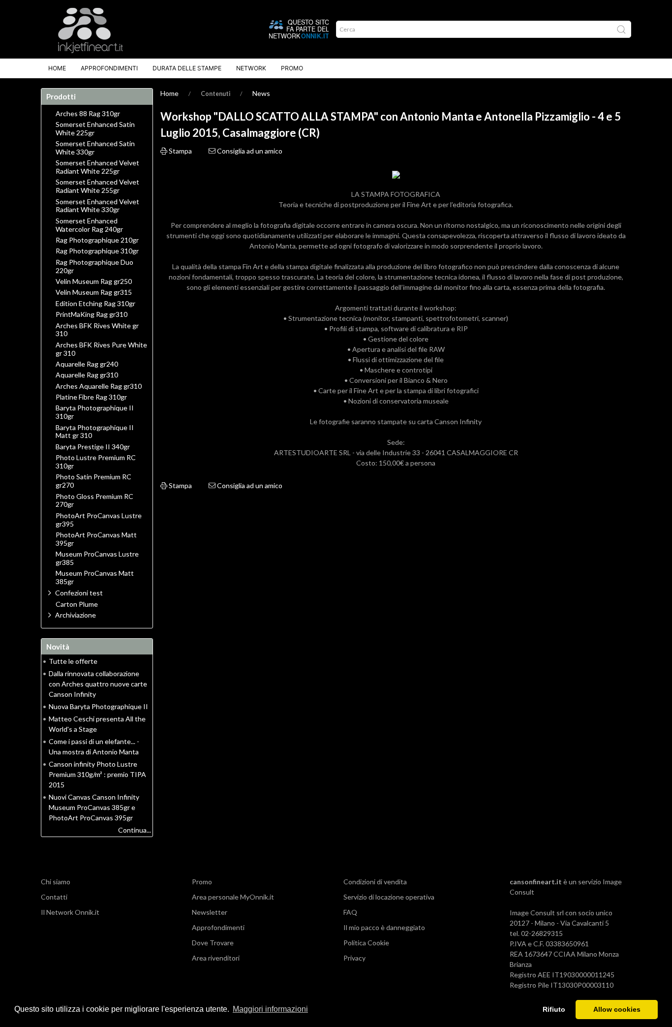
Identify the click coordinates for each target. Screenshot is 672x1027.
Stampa (179, 151)
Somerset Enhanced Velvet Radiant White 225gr (97, 167)
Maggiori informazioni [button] (270, 1009)
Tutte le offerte (73, 661)
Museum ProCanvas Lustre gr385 (97, 558)
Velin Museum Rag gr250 (94, 281)
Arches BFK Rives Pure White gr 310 (101, 349)
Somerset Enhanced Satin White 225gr (95, 129)
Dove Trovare (213, 942)
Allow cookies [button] (617, 1009)
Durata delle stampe (187, 68)
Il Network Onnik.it (70, 912)
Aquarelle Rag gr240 (87, 364)
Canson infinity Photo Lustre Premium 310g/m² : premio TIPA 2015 (97, 774)
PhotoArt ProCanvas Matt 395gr (96, 539)
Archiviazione (75, 615)
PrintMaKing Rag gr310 (91, 314)
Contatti (54, 897)
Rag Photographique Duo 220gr (94, 266)
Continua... (134, 830)
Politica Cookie (366, 942)
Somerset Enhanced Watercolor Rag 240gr (89, 225)
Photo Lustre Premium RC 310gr (96, 462)
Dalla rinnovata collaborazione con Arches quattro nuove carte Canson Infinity (98, 683)
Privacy (354, 958)
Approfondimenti (109, 68)
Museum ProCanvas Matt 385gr (95, 577)
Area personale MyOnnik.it (233, 897)
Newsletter (209, 912)
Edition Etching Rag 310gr (95, 304)
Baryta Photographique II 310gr (95, 412)
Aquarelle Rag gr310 (87, 375)
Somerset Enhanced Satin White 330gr (95, 148)
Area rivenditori (216, 958)
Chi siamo (55, 881)
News (261, 93)
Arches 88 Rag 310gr (88, 114)
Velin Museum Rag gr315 (94, 292)
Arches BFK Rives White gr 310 (97, 330)
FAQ (350, 912)
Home (57, 68)
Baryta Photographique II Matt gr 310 (95, 432)
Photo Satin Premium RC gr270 (93, 481)
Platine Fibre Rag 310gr (91, 397)
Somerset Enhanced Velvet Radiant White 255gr (97, 186)
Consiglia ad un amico (248, 151)
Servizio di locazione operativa (388, 897)
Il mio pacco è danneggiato (384, 927)
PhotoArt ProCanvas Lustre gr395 (99, 520)
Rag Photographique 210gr (97, 240)
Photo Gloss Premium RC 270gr (94, 501)
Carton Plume (77, 604)
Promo (292, 68)
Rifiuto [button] (554, 1009)
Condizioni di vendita (375, 881)
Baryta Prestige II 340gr (93, 447)
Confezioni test (79, 593)
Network (251, 68)
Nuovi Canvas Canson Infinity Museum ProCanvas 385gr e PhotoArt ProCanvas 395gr (94, 807)
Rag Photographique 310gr (97, 251)
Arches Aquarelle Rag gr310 (99, 386)
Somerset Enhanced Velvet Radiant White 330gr (97, 206)
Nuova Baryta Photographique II (98, 706)
